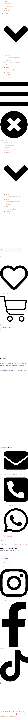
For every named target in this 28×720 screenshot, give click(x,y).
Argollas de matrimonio (13, 62)
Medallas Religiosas (12, 70)
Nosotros (6, 8)
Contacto (7, 11)
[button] (14, 108)
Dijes (7, 67)
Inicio (5, 1)
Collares (8, 65)
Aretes (8, 60)
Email (2, 558)
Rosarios (8, 75)
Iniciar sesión (8, 3)
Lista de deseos (9, 6)
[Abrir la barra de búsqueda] (0, 247)
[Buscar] (3, 254)
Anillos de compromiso (13, 57)
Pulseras (8, 72)
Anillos (8, 55)
